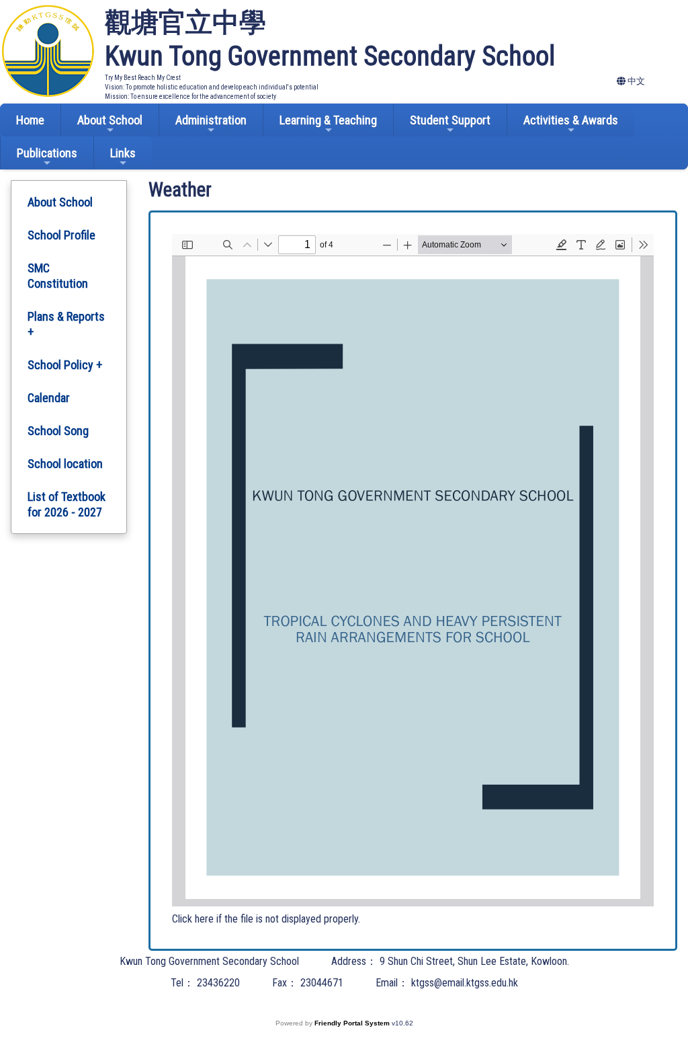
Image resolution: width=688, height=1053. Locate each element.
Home (30, 120)
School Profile (61, 235)
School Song (58, 431)
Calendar (49, 398)
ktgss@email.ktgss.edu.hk (464, 982)
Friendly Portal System (353, 1023)
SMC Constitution (58, 275)
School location (65, 464)
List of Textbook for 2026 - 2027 (66, 504)
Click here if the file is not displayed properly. (266, 918)
